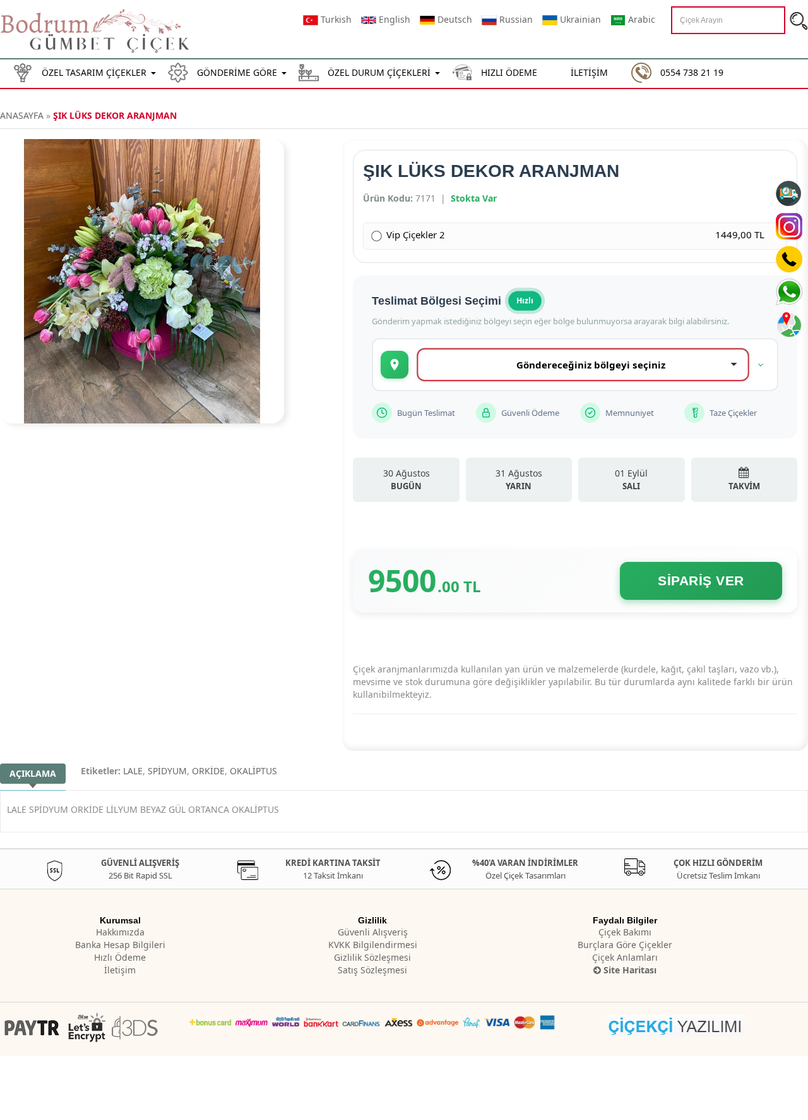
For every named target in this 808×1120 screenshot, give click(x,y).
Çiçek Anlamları (625, 957)
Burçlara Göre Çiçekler (625, 945)
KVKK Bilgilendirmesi (372, 945)
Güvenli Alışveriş (373, 932)
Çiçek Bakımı (624, 932)
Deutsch (453, 19)
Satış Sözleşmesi (372, 970)
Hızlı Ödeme (120, 957)
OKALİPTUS (253, 771)
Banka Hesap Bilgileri (120, 945)
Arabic (640, 19)
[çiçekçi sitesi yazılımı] (676, 1024)
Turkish (335, 19)
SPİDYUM (167, 771)
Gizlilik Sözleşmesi (372, 957)
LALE (133, 771)
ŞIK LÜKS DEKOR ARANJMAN (115, 115)
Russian (515, 19)
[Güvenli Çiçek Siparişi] (96, 29)
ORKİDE (208, 771)
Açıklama (32, 773)
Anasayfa (22, 115)
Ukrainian (579, 19)
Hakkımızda (120, 932)
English (393, 19)
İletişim (120, 970)
